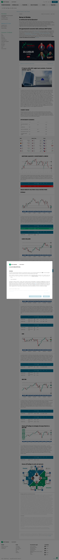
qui (35, 283)
